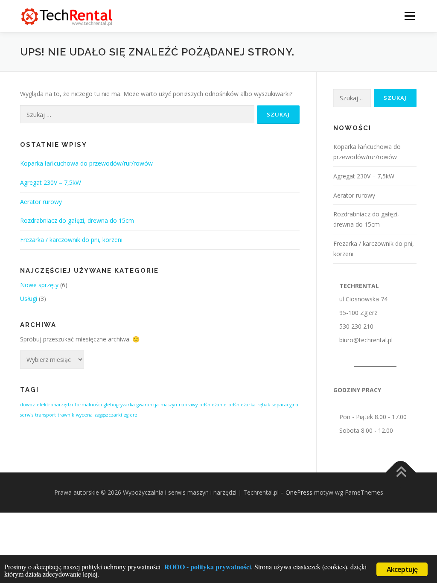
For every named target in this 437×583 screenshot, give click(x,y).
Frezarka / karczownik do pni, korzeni (71, 240)
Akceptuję (402, 569)
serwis (26, 415)
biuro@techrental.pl (366, 340)
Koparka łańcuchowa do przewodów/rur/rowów (86, 163)
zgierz (130, 415)
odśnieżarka (242, 405)
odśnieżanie (213, 405)
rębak (263, 405)
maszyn (168, 405)
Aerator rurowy (41, 202)
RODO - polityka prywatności (207, 566)
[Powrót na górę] (401, 473)
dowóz (27, 405)
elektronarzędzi (55, 405)
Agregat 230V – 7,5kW (50, 182)
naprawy (188, 405)
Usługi (28, 298)
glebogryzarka (119, 405)
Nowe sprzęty (39, 285)
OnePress (299, 492)
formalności (88, 405)
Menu (409, 16)
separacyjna (285, 405)
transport (45, 415)
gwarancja (148, 405)
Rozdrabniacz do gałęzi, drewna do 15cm (77, 220)
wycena (84, 415)
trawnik (66, 415)
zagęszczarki (108, 415)
